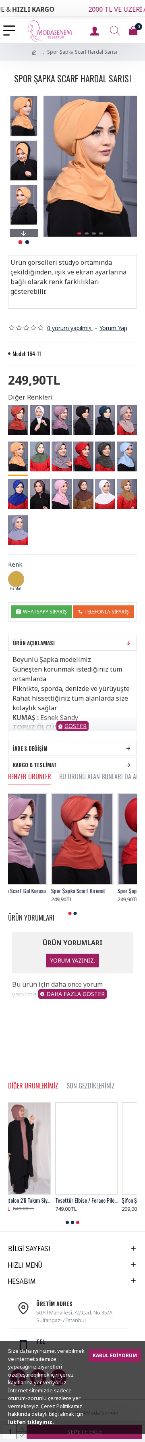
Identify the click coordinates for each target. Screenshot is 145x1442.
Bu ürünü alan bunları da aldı (101, 776)
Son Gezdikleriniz (90, 1086)
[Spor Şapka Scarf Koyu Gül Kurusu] (40, 494)
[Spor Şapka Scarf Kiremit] (18, 420)
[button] (52, 166)
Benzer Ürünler (29, 776)
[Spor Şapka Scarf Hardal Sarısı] (18, 457)
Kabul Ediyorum (115, 1355)
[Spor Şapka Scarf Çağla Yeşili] (40, 456)
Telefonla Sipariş (106, 611)
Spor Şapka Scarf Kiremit (102, 890)
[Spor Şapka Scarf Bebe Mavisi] (127, 456)
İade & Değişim (30, 748)
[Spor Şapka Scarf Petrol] (105, 420)
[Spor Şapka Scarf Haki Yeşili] (105, 456)
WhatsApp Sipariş (45, 611)
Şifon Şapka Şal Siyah (97, 1200)
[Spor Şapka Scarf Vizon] (62, 456)
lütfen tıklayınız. (31, 1421)
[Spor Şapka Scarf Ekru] (105, 494)
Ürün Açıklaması (34, 643)
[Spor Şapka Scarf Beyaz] (40, 420)
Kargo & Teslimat (35, 765)
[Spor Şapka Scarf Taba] (127, 494)
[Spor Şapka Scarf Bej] (127, 420)
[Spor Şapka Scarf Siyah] (83, 420)
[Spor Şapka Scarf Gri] (18, 530)
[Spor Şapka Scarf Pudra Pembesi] (62, 494)
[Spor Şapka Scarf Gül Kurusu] (62, 420)
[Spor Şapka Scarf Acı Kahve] (83, 494)
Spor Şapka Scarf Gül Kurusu (38, 890)
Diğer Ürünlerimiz (33, 1086)
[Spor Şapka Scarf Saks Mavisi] (18, 494)
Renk (15, 564)
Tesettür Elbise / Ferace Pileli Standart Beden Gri (39, 1200)
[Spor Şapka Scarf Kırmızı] (83, 456)
